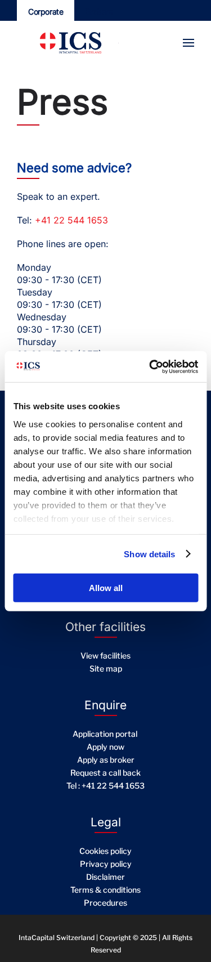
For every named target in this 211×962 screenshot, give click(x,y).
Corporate (45, 11)
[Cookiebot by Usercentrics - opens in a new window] (150, 366)
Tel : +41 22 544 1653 (105, 785)
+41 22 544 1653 (71, 220)
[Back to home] (62, 42)
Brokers (99, 11)
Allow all (106, 588)
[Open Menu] (188, 42)
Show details (149, 553)
